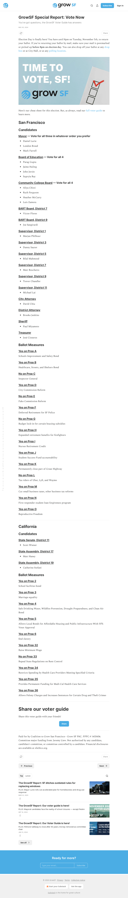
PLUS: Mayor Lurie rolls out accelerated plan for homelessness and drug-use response (51, 790)
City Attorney (27, 298)
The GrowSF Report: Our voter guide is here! (43, 805)
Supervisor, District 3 (32, 242)
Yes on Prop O (27, 509)
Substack (51, 892)
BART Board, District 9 (32, 219)
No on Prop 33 (27, 656)
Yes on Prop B (27, 362)
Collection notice (78, 880)
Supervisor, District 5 (32, 253)
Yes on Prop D (27, 385)
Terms (67, 880)
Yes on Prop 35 (28, 679)
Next (101, 766)
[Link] (15, 122)
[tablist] (25, 775)
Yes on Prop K (27, 464)
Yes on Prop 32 (28, 645)
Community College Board (35, 182)
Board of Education (30, 157)
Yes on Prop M (27, 486)
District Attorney (29, 310)
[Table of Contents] (2, 449)
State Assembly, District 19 (36, 562)
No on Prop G (26, 418)
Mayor (22, 136)
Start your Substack (57, 886)
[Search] (91, 5)
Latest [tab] (27, 776)
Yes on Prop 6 (27, 633)
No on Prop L (26, 475)
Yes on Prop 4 (27, 603)
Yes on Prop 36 (28, 690)
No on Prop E (26, 396)
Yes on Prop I (26, 441)
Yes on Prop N (27, 497)
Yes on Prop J (27, 452)
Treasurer (24, 332)
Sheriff (22, 321)
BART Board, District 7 (32, 208)
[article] (64, 790)
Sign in (120, 5)
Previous (28, 766)
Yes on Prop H (27, 430)
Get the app (76, 886)
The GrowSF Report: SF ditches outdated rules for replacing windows (47, 785)
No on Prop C (26, 373)
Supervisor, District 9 (32, 276)
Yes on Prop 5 (27, 618)
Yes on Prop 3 (27, 592)
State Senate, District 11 (33, 540)
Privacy (60, 880)
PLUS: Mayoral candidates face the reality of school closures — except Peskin (51, 809)
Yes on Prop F (27, 407)
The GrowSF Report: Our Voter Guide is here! (44, 823)
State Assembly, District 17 (36, 551)
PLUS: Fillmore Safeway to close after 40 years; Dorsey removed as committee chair (52, 827)
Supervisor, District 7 (32, 265)
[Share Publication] (97, 5)
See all (23, 842)
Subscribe (107, 5)
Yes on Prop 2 (27, 581)
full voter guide (94, 110)
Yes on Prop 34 (28, 667)
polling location (57, 51)
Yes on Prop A (27, 351)
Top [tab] (21, 776)
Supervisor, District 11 (32, 287)
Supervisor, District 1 (32, 231)
